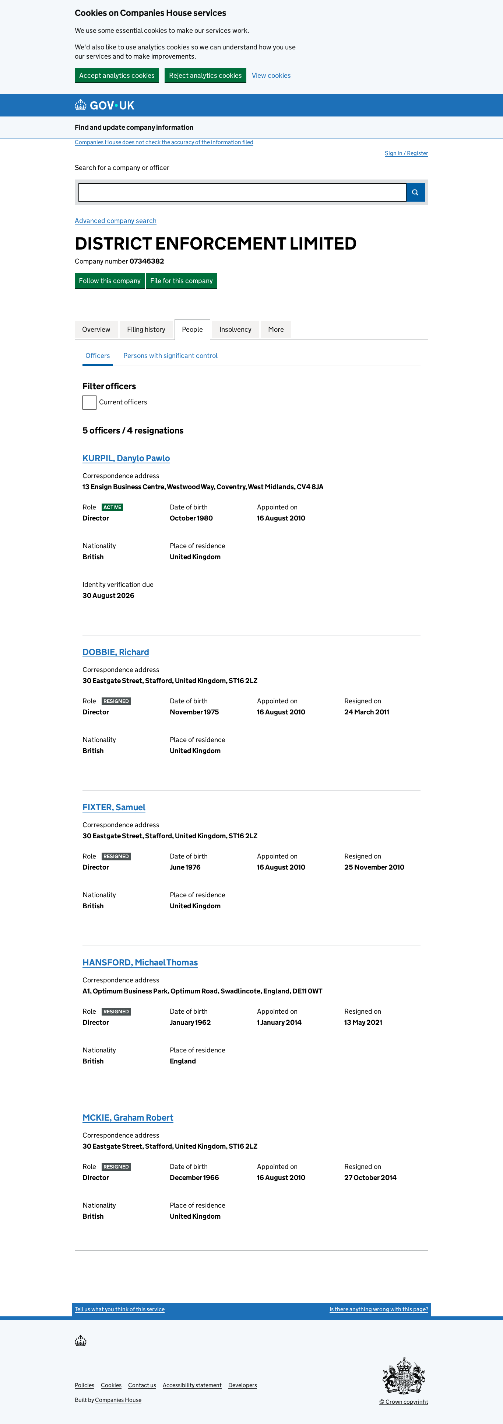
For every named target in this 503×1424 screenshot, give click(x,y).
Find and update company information (134, 127)
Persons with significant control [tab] (170, 355)
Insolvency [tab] (235, 329)
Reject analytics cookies (205, 75)
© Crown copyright (403, 1401)
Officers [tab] (97, 355)
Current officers (123, 402)
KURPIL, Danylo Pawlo (126, 458)
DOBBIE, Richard (115, 652)
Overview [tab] (96, 329)
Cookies (111, 1385)
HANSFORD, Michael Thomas (140, 962)
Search (416, 192)
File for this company (181, 280)
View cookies (271, 75)
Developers (242, 1385)
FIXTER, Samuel (113, 807)
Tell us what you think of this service (120, 1309)
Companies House (118, 1399)
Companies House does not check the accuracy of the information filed (164, 142)
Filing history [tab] (146, 329)
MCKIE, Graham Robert (127, 1117)
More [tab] (276, 329)
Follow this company (110, 280)
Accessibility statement (192, 1385)
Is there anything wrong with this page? (379, 1309)
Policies (84, 1385)
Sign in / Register (406, 153)
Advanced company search (115, 220)
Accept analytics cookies (117, 75)
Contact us (142, 1385)
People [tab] (192, 329)
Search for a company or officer (122, 167)
